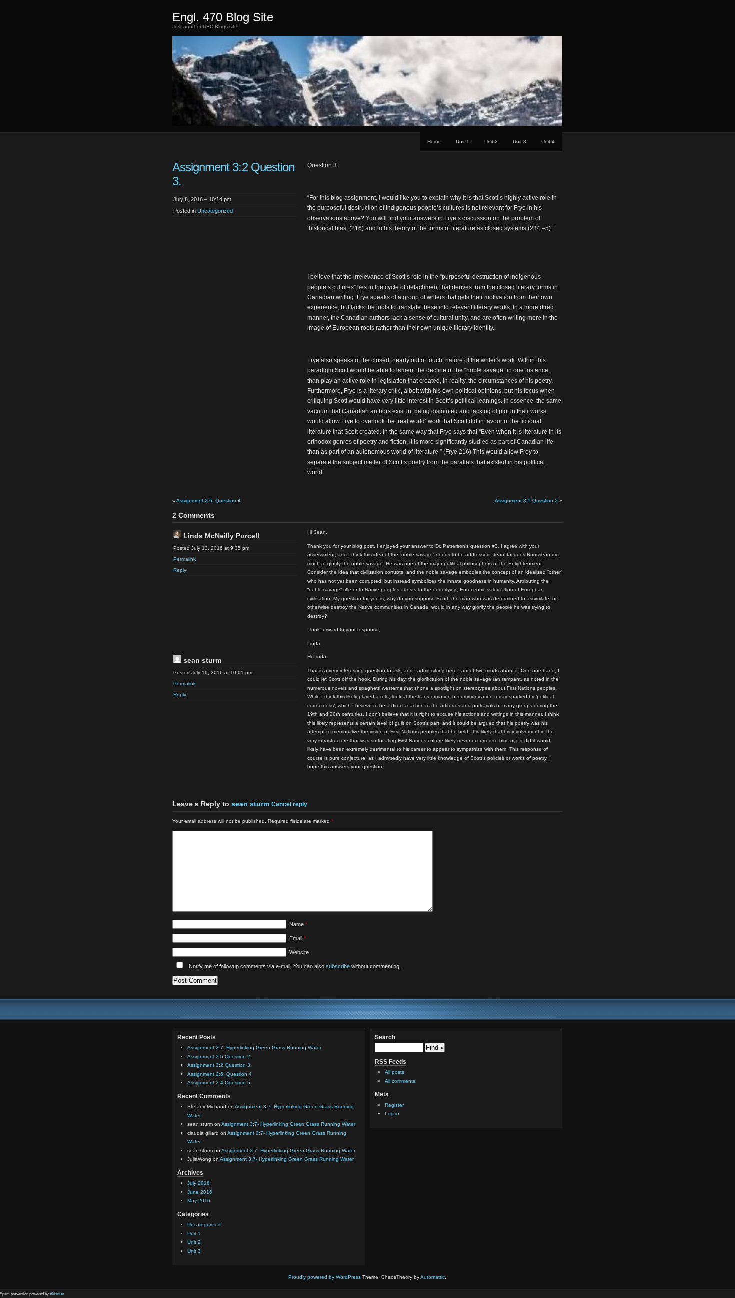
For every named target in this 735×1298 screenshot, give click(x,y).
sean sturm (251, 804)
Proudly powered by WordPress (324, 1277)
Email (298, 938)
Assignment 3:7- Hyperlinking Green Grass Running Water (255, 1047)
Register (394, 1105)
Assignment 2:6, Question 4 (208, 500)
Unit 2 (491, 141)
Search (385, 1037)
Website (299, 952)
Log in (392, 1113)
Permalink (185, 559)
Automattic (432, 1277)
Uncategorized (215, 211)
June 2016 (200, 1192)
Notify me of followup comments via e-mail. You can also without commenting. (294, 966)
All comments (400, 1081)
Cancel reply (290, 804)
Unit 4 (548, 141)
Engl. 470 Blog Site (223, 17)
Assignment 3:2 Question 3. (220, 1065)
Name (299, 924)
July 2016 (199, 1183)
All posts (394, 1072)
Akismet (57, 1294)
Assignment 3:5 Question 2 (526, 500)
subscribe (338, 966)
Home (434, 141)
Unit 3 (519, 141)
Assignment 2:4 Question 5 (219, 1082)
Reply (180, 570)
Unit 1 (463, 141)
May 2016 (199, 1200)
